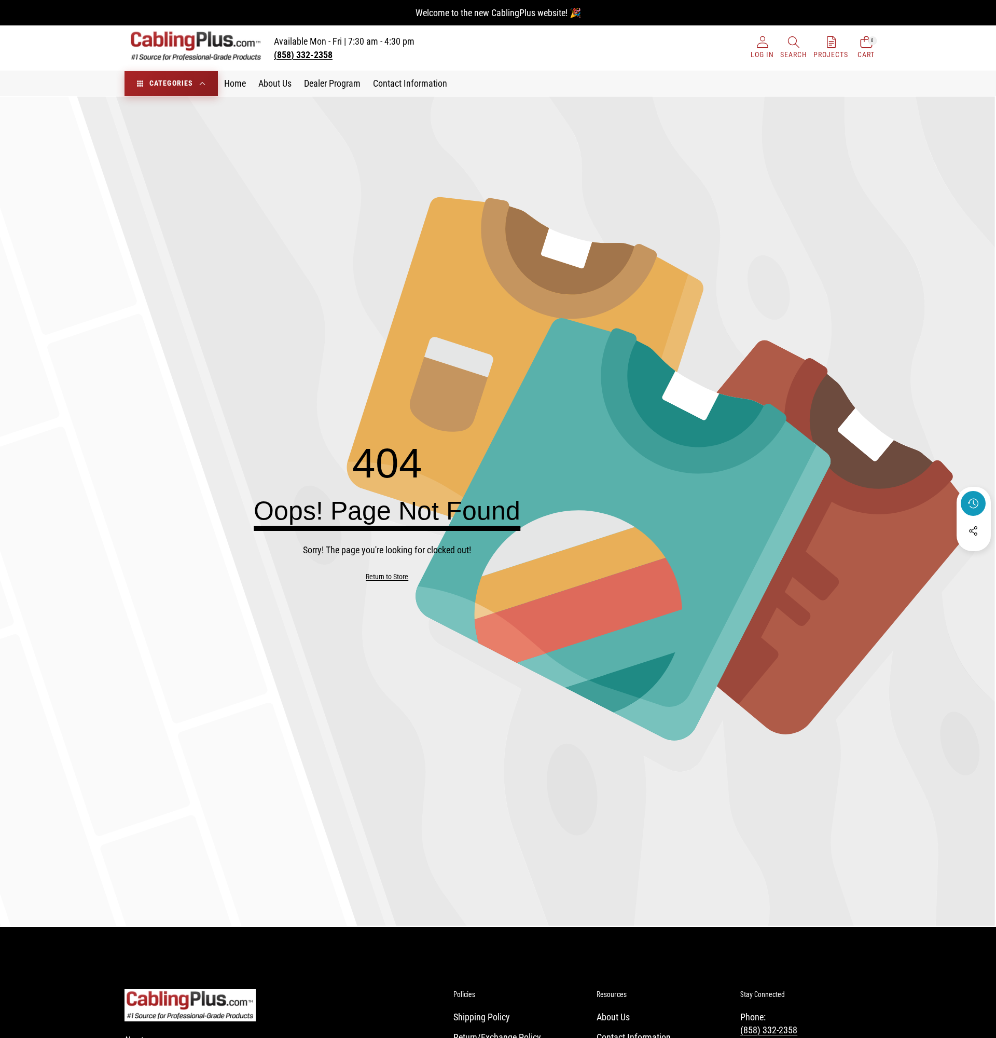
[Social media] (973, 530)
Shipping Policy (481, 1017)
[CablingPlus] (196, 48)
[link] (387, 577)
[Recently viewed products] (973, 503)
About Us (613, 1017)
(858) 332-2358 (768, 1030)
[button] (793, 48)
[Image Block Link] (190, 1005)
